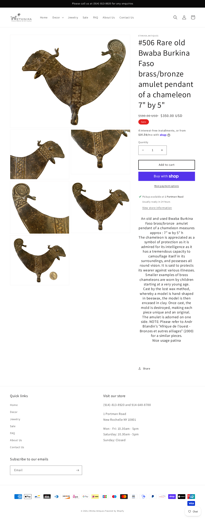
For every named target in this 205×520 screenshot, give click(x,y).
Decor (14, 412)
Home (14, 405)
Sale (12, 426)
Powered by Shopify (114, 511)
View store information (157, 208)
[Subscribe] (77, 470)
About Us (16, 440)
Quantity (143, 142)
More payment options (166, 185)
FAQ (12, 433)
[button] (57, 17)
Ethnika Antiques (96, 511)
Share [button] (146, 368)
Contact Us (17, 447)
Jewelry (15, 419)
